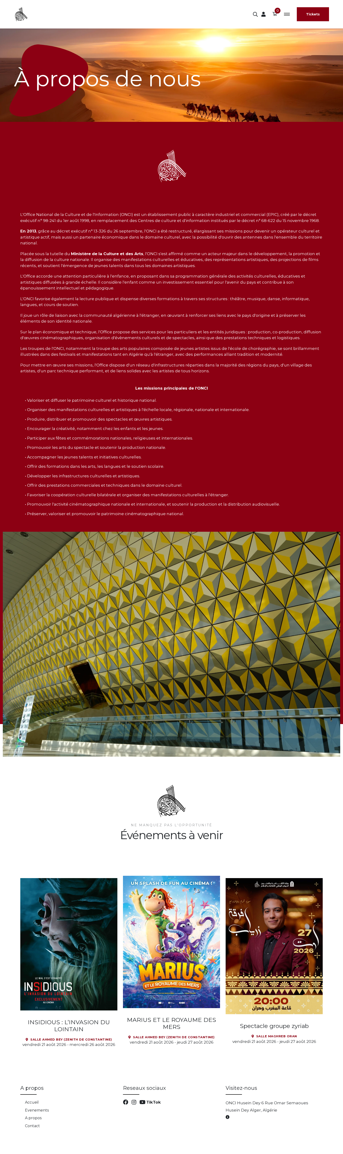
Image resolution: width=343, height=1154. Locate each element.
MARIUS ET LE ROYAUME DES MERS (171, 1023)
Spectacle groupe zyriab (274, 1025)
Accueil (32, 1102)
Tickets (318, 14)
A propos (33, 1118)
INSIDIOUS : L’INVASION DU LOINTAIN (69, 1026)
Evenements (37, 1110)
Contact (32, 1126)
